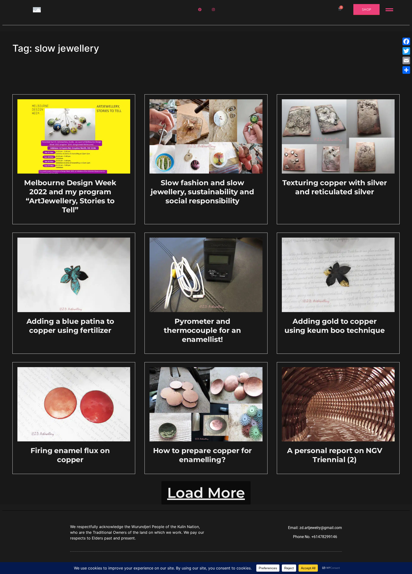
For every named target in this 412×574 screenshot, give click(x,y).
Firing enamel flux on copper (70, 455)
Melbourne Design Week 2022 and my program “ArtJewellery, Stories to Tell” (70, 196)
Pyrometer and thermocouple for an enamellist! (202, 330)
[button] (206, 492)
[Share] (406, 70)
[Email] (406, 60)
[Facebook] (406, 41)
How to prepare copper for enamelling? (202, 455)
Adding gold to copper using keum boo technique (334, 326)
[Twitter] (406, 51)
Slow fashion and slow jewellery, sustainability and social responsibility (202, 191)
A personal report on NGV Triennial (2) (334, 455)
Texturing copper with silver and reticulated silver (334, 187)
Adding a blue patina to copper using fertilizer (70, 326)
